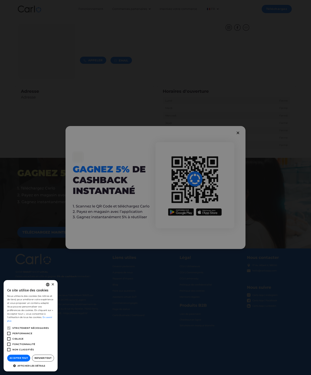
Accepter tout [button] (19, 358)
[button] (30, 366)
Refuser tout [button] (43, 358)
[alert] (155, 187)
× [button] (52, 284)
